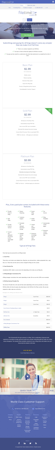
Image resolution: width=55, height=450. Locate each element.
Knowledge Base (16, 7)
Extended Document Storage (27, 422)
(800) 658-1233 (39, 7)
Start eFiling (27, 35)
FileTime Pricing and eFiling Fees (19, 421)
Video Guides (19, 417)
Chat (10, 7)
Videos (44, 425)
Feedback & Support (27, 7)
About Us (10, 417)
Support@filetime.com (40, 408)
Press (10, 419)
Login (25, 20)
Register (30, 20)
